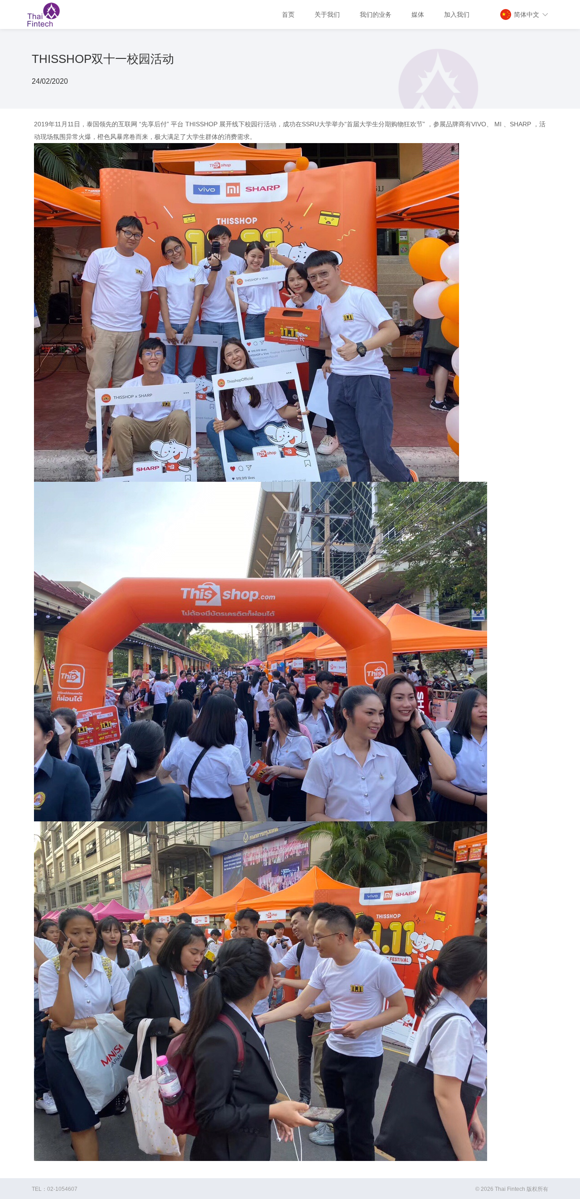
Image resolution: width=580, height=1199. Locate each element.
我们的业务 (376, 14)
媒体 (417, 14)
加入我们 (456, 14)
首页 (288, 14)
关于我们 (327, 14)
